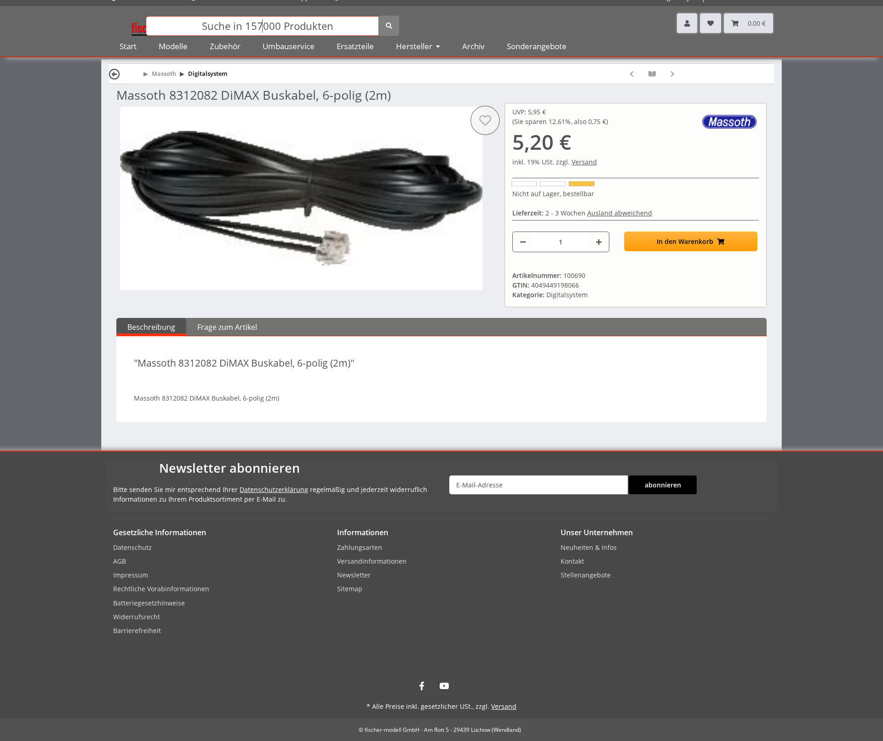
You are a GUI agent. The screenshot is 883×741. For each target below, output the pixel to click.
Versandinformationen (372, 561)
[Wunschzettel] (710, 23)
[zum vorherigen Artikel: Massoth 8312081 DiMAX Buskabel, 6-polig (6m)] (631, 74)
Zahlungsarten (359, 547)
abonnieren (663, 485)
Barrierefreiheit (137, 630)
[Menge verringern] (523, 242)
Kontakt (572, 561)
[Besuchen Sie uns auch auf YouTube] (444, 686)
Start (128, 46)
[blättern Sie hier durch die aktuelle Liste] (652, 74)
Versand (584, 162)
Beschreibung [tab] (151, 327)
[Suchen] (389, 26)
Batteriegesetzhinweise (149, 603)
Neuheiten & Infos (589, 547)
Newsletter (354, 575)
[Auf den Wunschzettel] (484, 120)
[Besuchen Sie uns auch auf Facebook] (421, 686)
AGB (119, 561)
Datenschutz (132, 547)
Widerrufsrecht (136, 616)
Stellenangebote (586, 575)
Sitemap (349, 588)
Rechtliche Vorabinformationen (161, 588)
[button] (687, 23)
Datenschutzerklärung (274, 489)
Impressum (130, 575)
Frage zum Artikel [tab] (227, 327)
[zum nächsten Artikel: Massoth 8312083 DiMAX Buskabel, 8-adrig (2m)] (672, 74)
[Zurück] (114, 73)
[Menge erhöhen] (599, 242)
